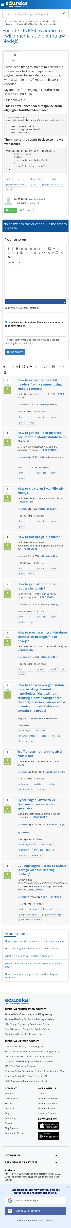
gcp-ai (34, 184)
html (21, 417)
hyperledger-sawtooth (44, 849)
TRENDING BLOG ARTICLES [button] (21, 1162)
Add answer (16, 351)
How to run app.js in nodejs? (39, 537)
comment (27, 210)
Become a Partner (46, 1108)
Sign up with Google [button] (26, 1200)
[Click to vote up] (8, 55)
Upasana (25, 832)
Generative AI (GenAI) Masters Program (24, 1046)
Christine (60, 772)
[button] (8, 248)
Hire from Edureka (47, 1113)
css (30, 417)
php (21, 422)
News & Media (12, 1098)
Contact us (10, 1108)
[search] (64, 13)
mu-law (9, 189)
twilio (54, 179)
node (8, 179)
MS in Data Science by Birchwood (21, 1066)
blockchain (35, 179)
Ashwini (58, 896)
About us (9, 1093)
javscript (40, 669)
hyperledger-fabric (27, 735)
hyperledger (25, 730)
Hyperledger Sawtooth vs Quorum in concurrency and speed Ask (38, 804)
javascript (41, 417)
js (45, 179)
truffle (41, 789)
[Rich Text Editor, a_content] (35, 282)
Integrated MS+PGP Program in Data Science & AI (29, 1061)
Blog (7, 1113)
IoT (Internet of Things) (53, 824)
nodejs (31, 422)
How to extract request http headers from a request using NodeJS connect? (40, 384)
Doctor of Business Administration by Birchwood (29, 1056)
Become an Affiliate (47, 1103)
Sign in (49, 1220)
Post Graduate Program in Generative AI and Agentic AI (32, 1051)
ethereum (20, 179)
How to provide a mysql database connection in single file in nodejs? (42, 636)
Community (11, 1118)
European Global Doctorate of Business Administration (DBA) (34, 1071)
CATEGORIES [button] (12, 1155)
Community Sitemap (15, 1133)
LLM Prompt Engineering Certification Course (27, 1024)
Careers (41, 1093)
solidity (51, 784)
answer (12, 210)
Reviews (9, 1103)
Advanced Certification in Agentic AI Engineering (28, 1014)
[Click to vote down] (8, 61)
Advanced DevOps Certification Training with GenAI (30, 1019)
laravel (54, 417)
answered (22, 404)
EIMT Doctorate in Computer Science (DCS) (26, 1081)
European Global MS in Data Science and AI (26, 1076)
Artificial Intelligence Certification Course (25, 1034)
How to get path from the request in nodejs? (36, 586)
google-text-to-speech (16, 184)
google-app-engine (28, 914)
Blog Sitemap (11, 1128)
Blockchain (37, 718)
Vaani (42, 199)
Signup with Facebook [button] (27, 1210)
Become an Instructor (48, 1098)
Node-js (32, 199)
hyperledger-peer (27, 741)
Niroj (54, 404)
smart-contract (26, 789)
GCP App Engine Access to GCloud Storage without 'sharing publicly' (42, 870)
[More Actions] (64, 210)
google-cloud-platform (52, 184)
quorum (23, 855)
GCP (45, 896)
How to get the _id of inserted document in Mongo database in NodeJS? (42, 437)
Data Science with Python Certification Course (27, 1029)
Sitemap (9, 1123)
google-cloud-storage (51, 914)
